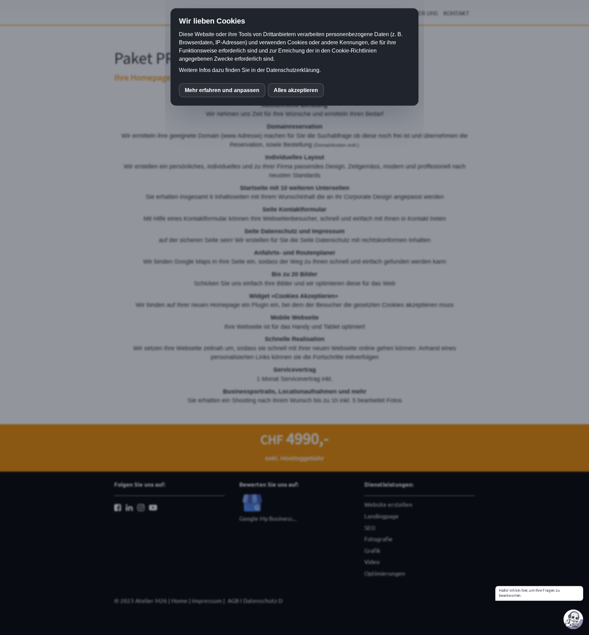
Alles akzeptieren (296, 90)
